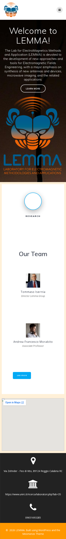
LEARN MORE (33, 88)
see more (22, 375)
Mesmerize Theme (33, 533)
